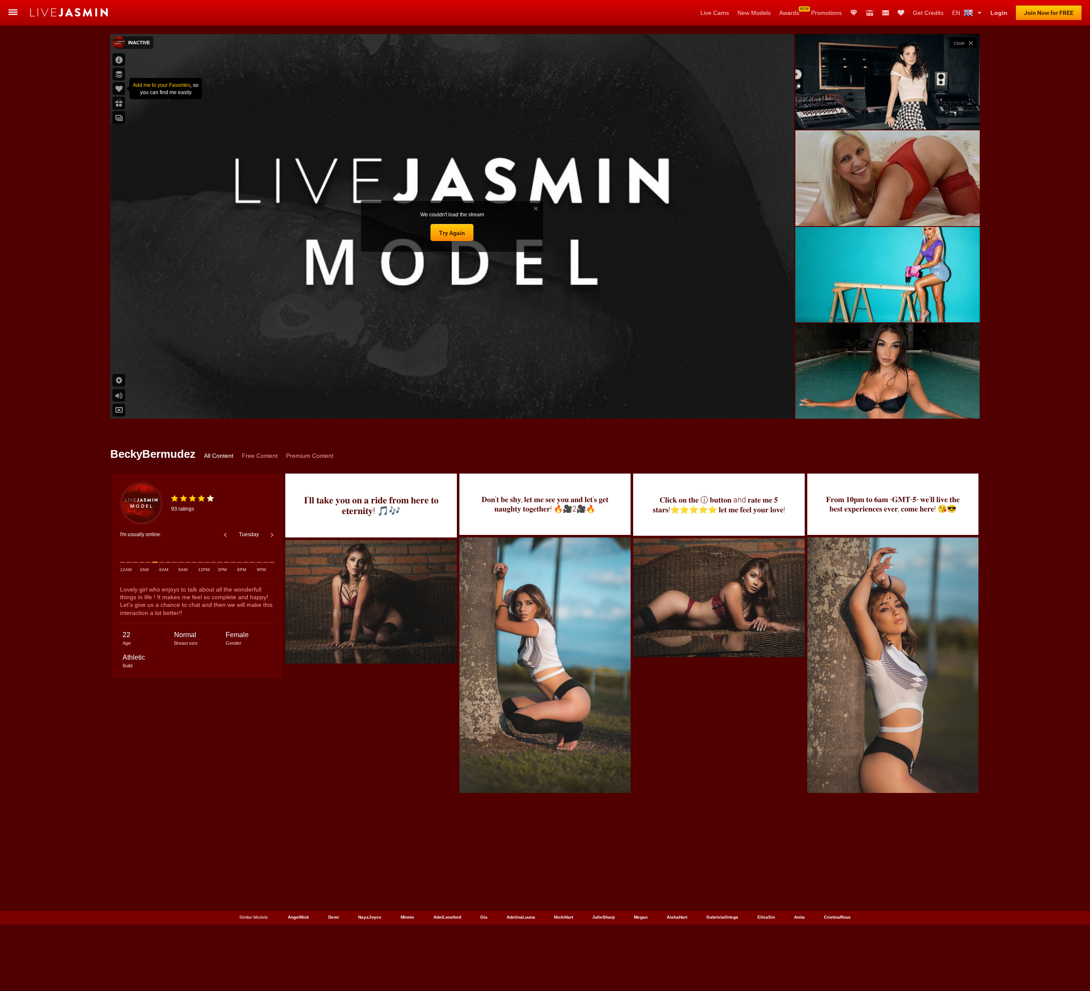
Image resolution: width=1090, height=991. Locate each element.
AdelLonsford (447, 917)
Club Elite (853, 12)
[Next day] (272, 535)
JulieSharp (603, 917)
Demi (333, 917)
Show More (887, 404)
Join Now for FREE (1048, 12)
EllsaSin (766, 917)
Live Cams (714, 12)
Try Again (452, 233)
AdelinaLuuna (521, 917)
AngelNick (298, 917)
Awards (789, 12)
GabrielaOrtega (722, 917)
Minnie (407, 917)
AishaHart (677, 917)
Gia (484, 917)
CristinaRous (837, 917)
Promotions (826, 12)
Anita (799, 917)
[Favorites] (901, 12)
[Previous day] (225, 535)
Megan (641, 917)
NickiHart (563, 917)
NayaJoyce (370, 917)
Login (998, 12)
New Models (754, 12)
